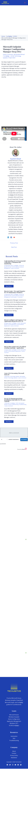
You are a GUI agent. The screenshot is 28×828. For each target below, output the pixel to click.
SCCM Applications (12, 324)
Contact (14, 753)
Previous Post (14, 243)
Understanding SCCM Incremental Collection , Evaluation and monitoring (15, 262)
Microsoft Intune (14, 715)
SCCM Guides (14, 297)
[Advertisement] (14, 20)
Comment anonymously (14, 439)
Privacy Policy (14, 755)
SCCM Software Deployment (14, 351)
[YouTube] (14, 237)
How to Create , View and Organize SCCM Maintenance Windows (14, 291)
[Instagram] (12, 764)
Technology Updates (14, 376)
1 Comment (20, 297)
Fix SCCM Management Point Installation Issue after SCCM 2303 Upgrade (14, 400)
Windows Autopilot (14, 717)
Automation (14, 736)
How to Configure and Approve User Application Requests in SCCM (15, 320)
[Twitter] (10, 764)
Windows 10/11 (14, 723)
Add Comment (24, 439)
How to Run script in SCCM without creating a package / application (15, 347)
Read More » (9, 286)
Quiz (14, 738)
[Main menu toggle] (25, 2)
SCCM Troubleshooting (13, 404)
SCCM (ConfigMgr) (14, 725)
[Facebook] (11, 237)
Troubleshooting (22, 404)
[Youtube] (15, 764)
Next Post (14, 247)
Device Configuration (14, 719)
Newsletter (14, 757)
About (14, 751)
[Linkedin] (8, 237)
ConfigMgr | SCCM (9, 56)
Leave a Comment (8, 54)
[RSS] (20, 764)
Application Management (14, 721)
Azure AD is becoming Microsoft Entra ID (14, 373)
